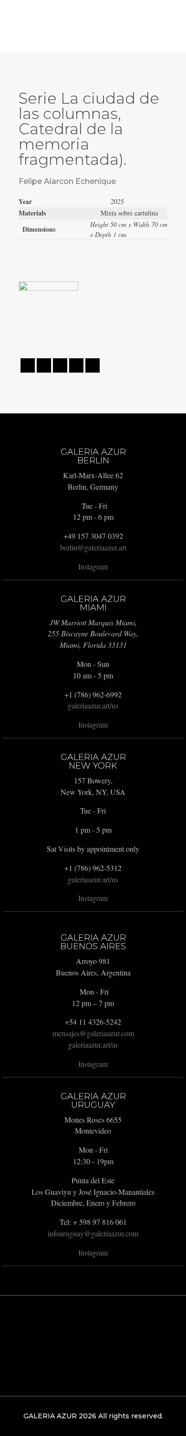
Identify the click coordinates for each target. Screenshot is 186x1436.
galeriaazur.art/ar (93, 1044)
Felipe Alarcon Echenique (67, 181)
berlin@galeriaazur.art (93, 547)
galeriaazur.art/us (93, 705)
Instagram (93, 566)
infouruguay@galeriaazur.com (93, 1233)
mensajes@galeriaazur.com (93, 1033)
